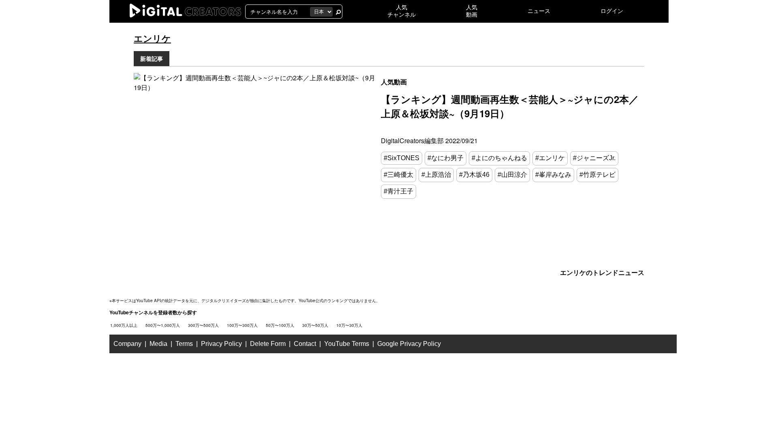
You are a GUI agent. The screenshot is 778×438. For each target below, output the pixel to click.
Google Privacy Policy (409, 343)
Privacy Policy (221, 343)
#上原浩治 (436, 174)
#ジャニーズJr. (594, 158)
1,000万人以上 (123, 325)
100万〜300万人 (242, 325)
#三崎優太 (398, 174)
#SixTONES (401, 158)
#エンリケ (550, 158)
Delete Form (268, 343)
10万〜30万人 (349, 325)
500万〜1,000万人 (162, 325)
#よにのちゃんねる (499, 158)
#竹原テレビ (597, 174)
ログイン (612, 11)
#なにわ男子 (445, 158)
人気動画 (394, 81)
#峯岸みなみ (553, 174)
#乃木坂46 (474, 174)
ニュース (539, 11)
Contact (305, 343)
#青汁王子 (398, 191)
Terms (184, 343)
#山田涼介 (512, 174)
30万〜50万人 (315, 325)
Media (158, 343)
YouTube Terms (346, 343)
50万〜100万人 (280, 325)
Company (127, 343)
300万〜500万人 (203, 325)
